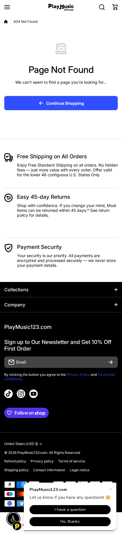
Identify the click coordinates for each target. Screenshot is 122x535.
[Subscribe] (111, 362)
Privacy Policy (78, 374)
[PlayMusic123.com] (61, 7)
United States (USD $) (21, 444)
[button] (115, 7)
